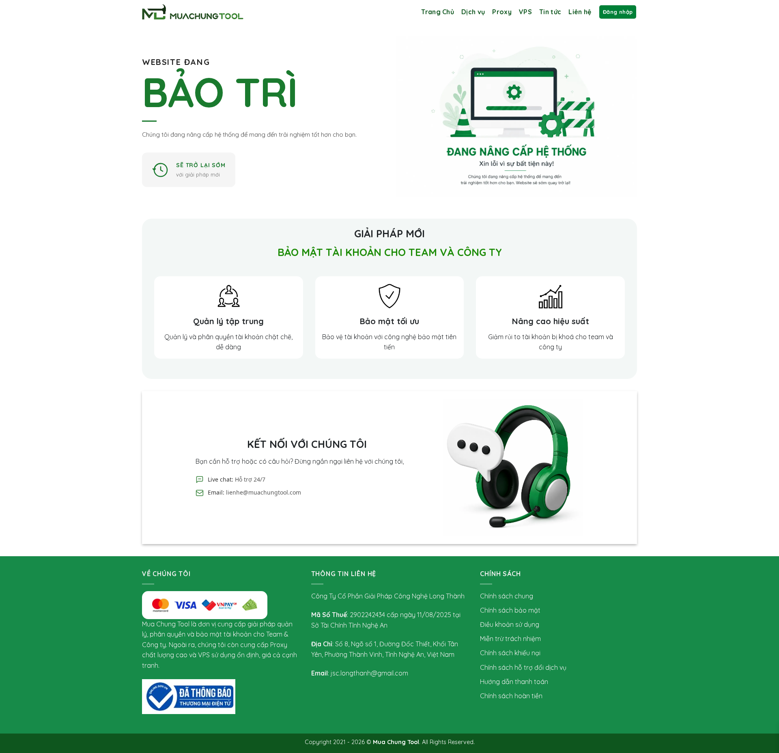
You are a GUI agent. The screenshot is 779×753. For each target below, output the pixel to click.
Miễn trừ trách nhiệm (510, 639)
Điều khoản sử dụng (509, 624)
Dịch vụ (473, 12)
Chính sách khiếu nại (510, 653)
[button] (617, 12)
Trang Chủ (437, 12)
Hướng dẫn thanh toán (514, 682)
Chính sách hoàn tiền (511, 696)
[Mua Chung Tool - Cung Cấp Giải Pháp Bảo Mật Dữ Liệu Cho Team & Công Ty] (192, 11)
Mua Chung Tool (396, 742)
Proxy (502, 12)
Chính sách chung (506, 596)
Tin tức (550, 12)
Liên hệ (579, 12)
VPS (525, 12)
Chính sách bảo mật (510, 610)
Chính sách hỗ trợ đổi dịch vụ (523, 667)
